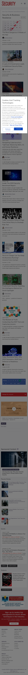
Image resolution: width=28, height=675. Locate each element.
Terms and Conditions (16, 117)
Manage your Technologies (7, 129)
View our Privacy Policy (16, 125)
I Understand (18, 128)
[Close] (25, 98)
